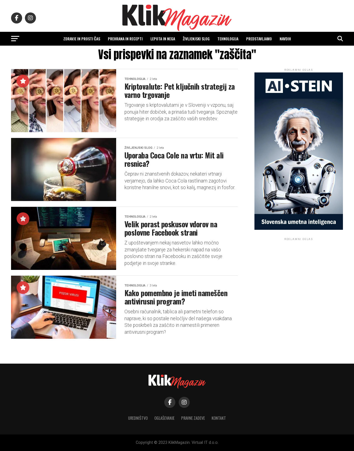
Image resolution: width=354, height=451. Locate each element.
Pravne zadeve (193, 418)
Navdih (285, 38)
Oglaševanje (164, 418)
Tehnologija (227, 38)
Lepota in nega (162, 38)
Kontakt (219, 418)
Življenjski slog (196, 38)
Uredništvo (138, 418)
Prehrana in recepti (125, 38)
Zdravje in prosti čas (81, 38)
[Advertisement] (298, 276)
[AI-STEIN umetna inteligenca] (298, 228)
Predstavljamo (259, 38)
